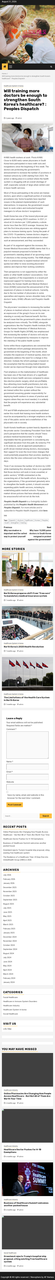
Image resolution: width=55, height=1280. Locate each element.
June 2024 (7, 962)
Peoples (45, 520)
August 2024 (8, 953)
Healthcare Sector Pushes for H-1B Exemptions (23, 839)
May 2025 (7, 916)
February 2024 (9, 978)
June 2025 (7, 912)
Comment (11, 729)
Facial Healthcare (10, 997)
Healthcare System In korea (13, 86)
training (23, 523)
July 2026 (7, 875)
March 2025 (8, 924)
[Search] (51, 66)
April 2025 (7, 920)
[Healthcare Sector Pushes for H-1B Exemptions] (27, 1126)
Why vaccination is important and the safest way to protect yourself (15, 532)
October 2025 (9, 896)
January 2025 (8, 933)
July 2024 (7, 957)
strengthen (15, 523)
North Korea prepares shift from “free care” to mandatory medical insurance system (27, 594)
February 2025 (9, 929)
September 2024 (10, 949)
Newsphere (36, 1277)
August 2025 (8, 904)
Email (9, 772)
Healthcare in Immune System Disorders (20, 1001)
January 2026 (8, 883)
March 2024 (8, 974)
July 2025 (7, 908)
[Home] (4, 67)
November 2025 (9, 891)
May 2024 (7, 966)
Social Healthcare (10, 1014)
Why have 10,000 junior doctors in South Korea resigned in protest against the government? (39, 533)
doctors (20, 520)
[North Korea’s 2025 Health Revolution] (27, 623)
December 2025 (9, 887)
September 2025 (10, 900)
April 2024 (7, 970)
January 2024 (8, 982)
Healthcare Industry (11, 1005)
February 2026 (9, 879)
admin (19, 118)
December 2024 (9, 937)
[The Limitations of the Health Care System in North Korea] (27, 674)
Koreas (37, 520)
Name (9, 761)
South (7, 523)
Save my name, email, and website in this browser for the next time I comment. (25, 796)
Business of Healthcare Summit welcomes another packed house (26, 1204)
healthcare (29, 520)
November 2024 (9, 941)
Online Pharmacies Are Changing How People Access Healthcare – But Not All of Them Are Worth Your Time (27, 1096)
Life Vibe (7, 1029)
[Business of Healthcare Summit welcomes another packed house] (27, 1179)
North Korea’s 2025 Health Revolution (24, 647)
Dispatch (12, 520)
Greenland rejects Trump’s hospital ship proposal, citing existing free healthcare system (25, 1259)
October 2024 (9, 945)
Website (10, 782)
